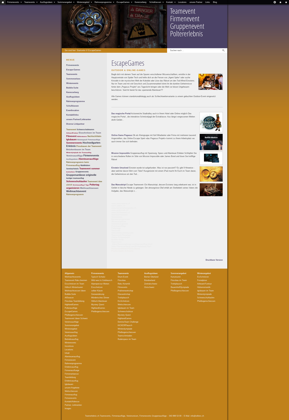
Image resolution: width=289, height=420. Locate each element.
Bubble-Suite (72, 88)
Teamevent (71, 129)
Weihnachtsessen (89, 188)
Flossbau (122, 280)
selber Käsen (97, 291)
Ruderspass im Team (127, 339)
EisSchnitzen (123, 301)
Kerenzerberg (140, 2)
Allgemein (69, 273)
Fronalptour (202, 280)
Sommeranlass (73, 79)
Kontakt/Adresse (72, 401)
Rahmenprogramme (103, 2)
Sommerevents (74, 142)
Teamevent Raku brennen (76, 280)
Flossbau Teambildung (74, 301)
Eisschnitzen (97, 287)
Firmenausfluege (72, 370)
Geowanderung (97, 294)
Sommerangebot (64, 2)
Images (68, 408)
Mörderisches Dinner (100, 297)
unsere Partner (196, 2)
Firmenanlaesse (72, 374)
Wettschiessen (71, 391)
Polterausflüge (71, 308)
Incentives (69, 346)
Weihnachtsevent (76, 191)
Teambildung (70, 377)
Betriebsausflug (71, 339)
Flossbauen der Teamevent (88, 146)
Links (207, 2)
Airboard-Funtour (204, 284)
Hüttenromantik (203, 287)
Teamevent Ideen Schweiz (76, 318)
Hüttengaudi (82, 140)
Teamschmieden (125, 336)
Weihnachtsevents (73, 277)
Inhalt (67, 353)
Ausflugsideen (46, 2)
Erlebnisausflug (71, 367)
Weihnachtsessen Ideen (75, 291)
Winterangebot (83, 2)
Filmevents (122, 287)
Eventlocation (72, 110)
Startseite (81, 50)
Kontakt (169, 2)
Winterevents (72, 83)
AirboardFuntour (72, 133)
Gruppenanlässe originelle (81, 175)
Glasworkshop (124, 294)
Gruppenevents (82, 172)
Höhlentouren (82, 136)
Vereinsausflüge (74, 155)
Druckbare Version (214, 260)
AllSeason (69, 297)
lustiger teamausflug (75, 178)
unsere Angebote (72, 388)
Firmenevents (13, 2)
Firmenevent (70, 360)
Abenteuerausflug (72, 356)
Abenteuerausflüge (88, 159)
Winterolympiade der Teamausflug (78, 152)
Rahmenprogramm (75, 194)
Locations (182, 2)
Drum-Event (123, 277)
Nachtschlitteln (94, 136)
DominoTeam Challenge (128, 322)
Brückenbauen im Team (78, 149)
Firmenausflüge (94, 140)
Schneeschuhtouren (85, 130)
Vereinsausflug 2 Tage (81, 185)
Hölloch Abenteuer (99, 301)
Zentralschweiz (150, 284)
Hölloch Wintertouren (74, 287)
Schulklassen (155, 2)
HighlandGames (72, 304)
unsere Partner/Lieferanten (78, 119)
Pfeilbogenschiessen (74, 315)
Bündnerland (149, 280)
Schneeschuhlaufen (76, 181)
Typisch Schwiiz (98, 277)
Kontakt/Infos (72, 115)
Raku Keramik (124, 284)
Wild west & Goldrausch (101, 280)
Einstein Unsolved (119, 168)
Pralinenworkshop (125, 291)
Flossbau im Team (179, 280)
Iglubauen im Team (126, 308)
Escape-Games (73, 70)
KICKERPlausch (125, 325)
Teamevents (29, 2)
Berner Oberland (151, 277)
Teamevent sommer (89, 168)
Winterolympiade (125, 329)
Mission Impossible (120, 153)
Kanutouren (176, 277)
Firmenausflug (71, 394)
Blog (215, 2)
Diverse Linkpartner (75, 124)
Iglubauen (71, 139)
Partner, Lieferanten (73, 405)
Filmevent (71, 136)
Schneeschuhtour (125, 311)
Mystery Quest (97, 304)
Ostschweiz (149, 287)
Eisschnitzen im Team (90, 133)
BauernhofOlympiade (180, 287)
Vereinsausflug (71, 332)
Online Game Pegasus (121, 135)
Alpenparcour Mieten (100, 284)
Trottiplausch (123, 297)
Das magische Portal (121, 113)
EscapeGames (123, 2)
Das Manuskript (118, 184)
